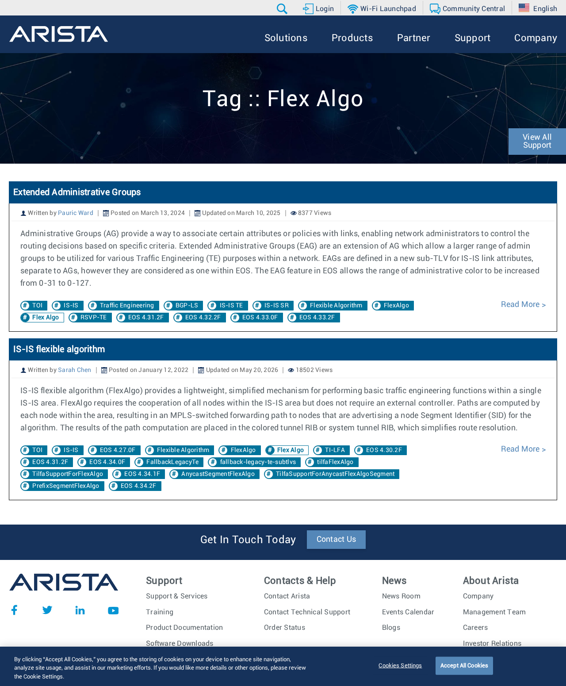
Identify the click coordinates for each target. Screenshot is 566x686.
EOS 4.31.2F (146, 317)
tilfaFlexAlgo (335, 462)
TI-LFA (335, 450)
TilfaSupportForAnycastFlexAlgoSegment (335, 474)
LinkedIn (80, 610)
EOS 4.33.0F (260, 317)
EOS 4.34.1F (142, 474)
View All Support (537, 141)
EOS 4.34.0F (107, 462)
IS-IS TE (231, 306)
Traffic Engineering (127, 306)
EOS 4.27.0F (118, 450)
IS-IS (71, 306)
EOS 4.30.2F (384, 450)
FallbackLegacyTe (172, 462)
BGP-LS (187, 306)
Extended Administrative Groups (77, 192)
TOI (37, 306)
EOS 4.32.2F (203, 317)
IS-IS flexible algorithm (59, 349)
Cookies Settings (400, 665)
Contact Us (336, 540)
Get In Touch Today (248, 540)
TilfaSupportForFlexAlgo (67, 474)
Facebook (14, 610)
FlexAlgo (396, 306)
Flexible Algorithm (336, 306)
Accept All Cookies (464, 665)
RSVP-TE (93, 317)
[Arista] (58, 34)
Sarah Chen (75, 370)
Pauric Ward (75, 213)
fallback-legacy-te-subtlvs (258, 462)
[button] (283, 8)
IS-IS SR (276, 306)
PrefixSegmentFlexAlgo (65, 486)
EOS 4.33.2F (317, 317)
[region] (283, 666)
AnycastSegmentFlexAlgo (218, 474)
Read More (521, 305)
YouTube (113, 610)
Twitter (47, 610)
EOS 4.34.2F (139, 486)
